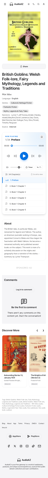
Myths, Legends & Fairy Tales (16, 111)
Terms (20, 423)
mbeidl (5, 117)
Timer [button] (30, 167)
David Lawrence (22, 117)
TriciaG (36, 120)
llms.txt (4, 427)
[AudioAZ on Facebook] (9, 446)
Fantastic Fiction (10, 107)
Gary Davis (33, 117)
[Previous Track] (8, 156)
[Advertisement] (24, 268)
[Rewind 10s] (15, 156)
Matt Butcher (7, 120)
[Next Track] (39, 156)
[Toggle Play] (24, 156)
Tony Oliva (28, 120)
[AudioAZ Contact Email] (39, 446)
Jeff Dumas (23, 115)
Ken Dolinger (18, 120)
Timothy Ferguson (9, 123)
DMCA (34, 423)
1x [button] (38, 167)
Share (25, 66)
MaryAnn (11, 117)
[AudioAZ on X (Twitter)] (15, 446)
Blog (3, 423)
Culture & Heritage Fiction (21, 103)
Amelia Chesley (34, 115)
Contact (41, 423)
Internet (12, 127)
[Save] (42, 137)
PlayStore (35, 436)
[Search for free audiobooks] (38, 4)
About (9, 423)
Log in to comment (24, 289)
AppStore (17, 436)
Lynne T (14, 115)
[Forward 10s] (32, 156)
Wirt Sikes (7, 94)
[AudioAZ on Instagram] (21, 446)
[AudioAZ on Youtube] (27, 446)
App (14, 423)
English (15, 98)
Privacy (27, 423)
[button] (5, 4)
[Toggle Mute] (7, 167)
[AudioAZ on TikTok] (33, 446)
